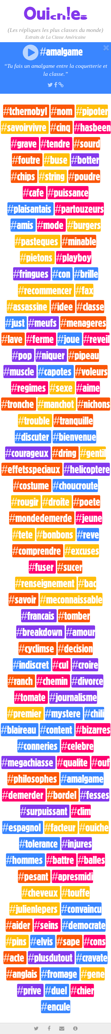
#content (57, 729)
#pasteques (37, 241)
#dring (65, 453)
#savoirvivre (25, 127)
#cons (95, 941)
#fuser (42, 567)
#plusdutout (51, 957)
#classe (90, 306)
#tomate (31, 697)
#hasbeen (92, 127)
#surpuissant (44, 811)
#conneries (38, 745)
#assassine (28, 306)
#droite (57, 501)
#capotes (56, 371)
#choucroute (75, 485)
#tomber (74, 615)
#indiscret (32, 664)
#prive (30, 990)
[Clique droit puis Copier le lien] (61, 84)
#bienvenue (74, 436)
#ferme (41, 339)
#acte (14, 957)
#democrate (84, 925)
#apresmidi (72, 876)
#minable (79, 241)
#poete (86, 501)
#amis (23, 225)
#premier (25, 713)
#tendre (56, 143)
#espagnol (22, 827)
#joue (69, 339)
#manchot (57, 404)
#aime (88, 387)
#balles (91, 859)
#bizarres (93, 729)
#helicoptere (87, 469)
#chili (94, 713)
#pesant (34, 876)
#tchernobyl (26, 111)
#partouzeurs (79, 208)
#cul (61, 664)
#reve (88, 534)
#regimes (29, 387)
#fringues (32, 273)
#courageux (28, 453)
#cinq (61, 127)
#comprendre (37, 550)
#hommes (25, 859)
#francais (39, 615)
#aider (19, 925)
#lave (13, 339)
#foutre (27, 159)
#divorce (87, 681)
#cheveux (41, 892)
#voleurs (91, 371)
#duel (57, 990)
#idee (63, 306)
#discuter (33, 436)
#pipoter (92, 111)
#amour (80, 632)
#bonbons (55, 534)
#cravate (92, 957)
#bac (87, 583)
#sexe (62, 387)
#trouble (35, 420)
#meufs (43, 322)
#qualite (73, 762)
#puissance (68, 192)
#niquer (51, 355)
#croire (85, 664)
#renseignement (46, 583)
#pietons (37, 257)
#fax (84, 290)
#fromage (60, 973)
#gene (93, 973)
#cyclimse (37, 648)
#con (62, 273)
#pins (17, 941)
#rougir (26, 501)
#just (16, 322)
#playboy (73, 257)
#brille (86, 273)
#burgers (84, 225)
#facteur (61, 827)
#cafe (34, 192)
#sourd (87, 143)
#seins (47, 925)
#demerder (24, 794)
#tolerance (39, 843)
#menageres (83, 322)
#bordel (63, 794)
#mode (51, 225)
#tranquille (73, 420)
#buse (57, 159)
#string (53, 176)
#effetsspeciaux (31, 469)
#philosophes (33, 778)
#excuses (82, 550)
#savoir (23, 599)
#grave (25, 143)
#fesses (94, 794)
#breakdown (40, 632)
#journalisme (73, 697)
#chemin (53, 681)
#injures (76, 843)
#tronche (18, 404)
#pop (23, 355)
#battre (61, 859)
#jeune (89, 518)
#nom (63, 111)
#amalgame (82, 778)
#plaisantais (30, 208)
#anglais (23, 973)
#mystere (64, 713)
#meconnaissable (71, 599)
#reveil (96, 339)
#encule (55, 1006)
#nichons (93, 404)
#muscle (19, 371)
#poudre (84, 176)
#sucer (69, 567)
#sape (69, 941)
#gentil (93, 453)
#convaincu (81, 908)
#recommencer (46, 290)
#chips (24, 176)
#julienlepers (34, 908)
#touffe (75, 892)
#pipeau (83, 355)
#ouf (100, 762)
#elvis (42, 941)
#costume (32, 485)
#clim (81, 811)
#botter (85, 159)
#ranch (21, 681)
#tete (23, 534)
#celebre (77, 745)
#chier (82, 990)
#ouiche (94, 827)
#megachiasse (28, 762)
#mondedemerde (41, 518)
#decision (75, 648)
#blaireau (19, 729)
